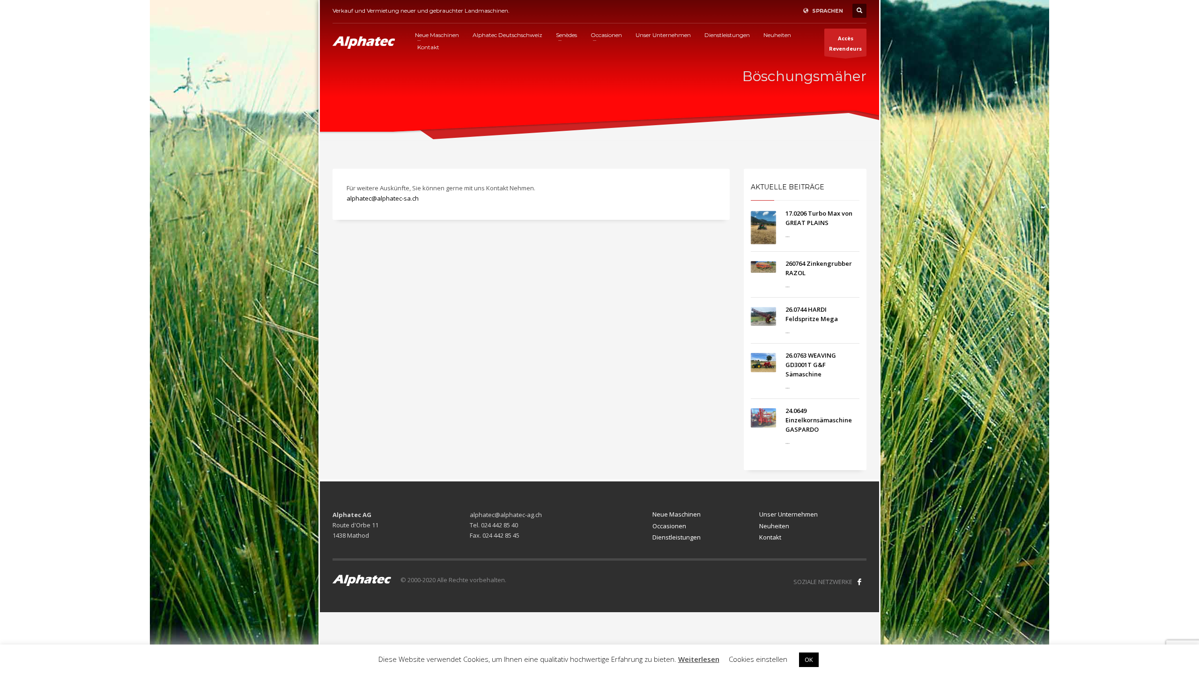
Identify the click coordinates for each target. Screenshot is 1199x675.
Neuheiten (774, 526)
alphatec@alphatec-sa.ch (383, 198)
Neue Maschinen (676, 514)
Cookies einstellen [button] (758, 659)
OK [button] (809, 659)
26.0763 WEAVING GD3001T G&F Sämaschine (810, 364)
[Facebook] (859, 582)
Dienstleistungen (676, 537)
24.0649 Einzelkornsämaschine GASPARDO (818, 420)
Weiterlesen (698, 659)
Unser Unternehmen (788, 514)
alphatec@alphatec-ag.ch (506, 514)
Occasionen (669, 526)
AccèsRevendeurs (845, 43)
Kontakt (770, 537)
